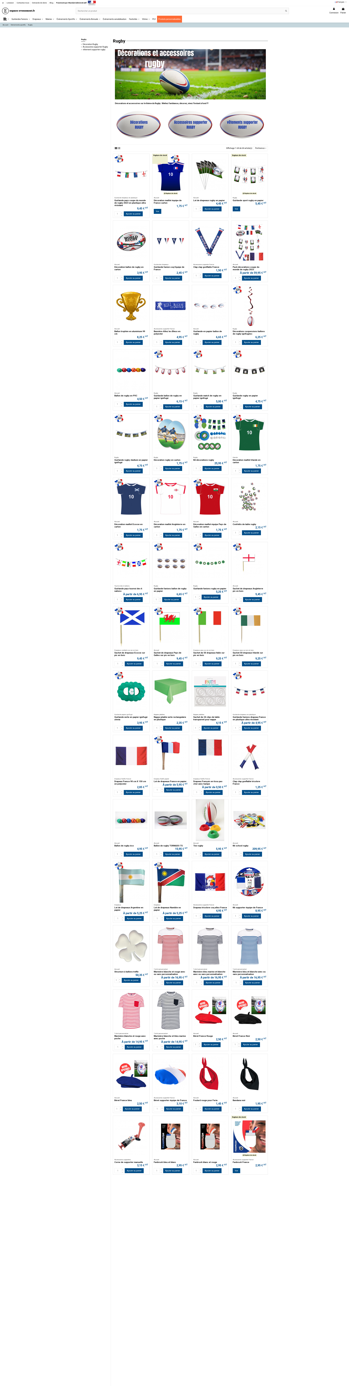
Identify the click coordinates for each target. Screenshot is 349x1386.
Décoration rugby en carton (167, 460)
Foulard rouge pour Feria (205, 1100)
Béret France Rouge (203, 1036)
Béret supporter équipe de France (170, 1100)
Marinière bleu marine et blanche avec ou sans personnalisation (209, 973)
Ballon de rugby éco (124, 845)
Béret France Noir (241, 1036)
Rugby (83, 39)
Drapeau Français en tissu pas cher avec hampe (207, 782)
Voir (157, 211)
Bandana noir (239, 1100)
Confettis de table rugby (244, 524)
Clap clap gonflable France (206, 267)
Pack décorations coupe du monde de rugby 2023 (246, 268)
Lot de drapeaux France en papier (170, 781)
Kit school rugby (240, 845)
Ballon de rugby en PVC (125, 395)
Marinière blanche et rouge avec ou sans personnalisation (169, 973)
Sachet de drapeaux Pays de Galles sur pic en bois (167, 654)
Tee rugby (198, 845)
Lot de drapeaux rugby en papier (209, 200)
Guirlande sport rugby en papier (248, 200)
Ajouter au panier (133, 214)
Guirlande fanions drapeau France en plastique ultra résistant (249, 718)
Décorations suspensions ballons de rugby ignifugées (249, 332)
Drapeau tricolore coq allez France (210, 907)
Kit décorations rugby (203, 460)
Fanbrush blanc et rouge (205, 1162)
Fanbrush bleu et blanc (165, 1162)
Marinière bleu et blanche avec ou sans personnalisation (249, 973)
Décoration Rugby (90, 44)
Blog (51, 3)
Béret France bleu (123, 1100)
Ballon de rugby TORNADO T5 (168, 845)
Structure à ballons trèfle (126, 972)
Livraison (10, 3)
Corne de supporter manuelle (128, 1162)
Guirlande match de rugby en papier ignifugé (207, 396)
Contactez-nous (23, 3)
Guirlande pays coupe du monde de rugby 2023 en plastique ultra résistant (130, 203)
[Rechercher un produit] (286, 11)
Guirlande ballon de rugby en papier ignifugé (168, 396)
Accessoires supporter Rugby (95, 47)
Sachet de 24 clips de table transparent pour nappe (206, 718)
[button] (6, 19)
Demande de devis (39, 3)
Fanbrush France (241, 1162)
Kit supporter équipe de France (248, 907)
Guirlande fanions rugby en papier (209, 588)
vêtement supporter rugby (94, 49)
